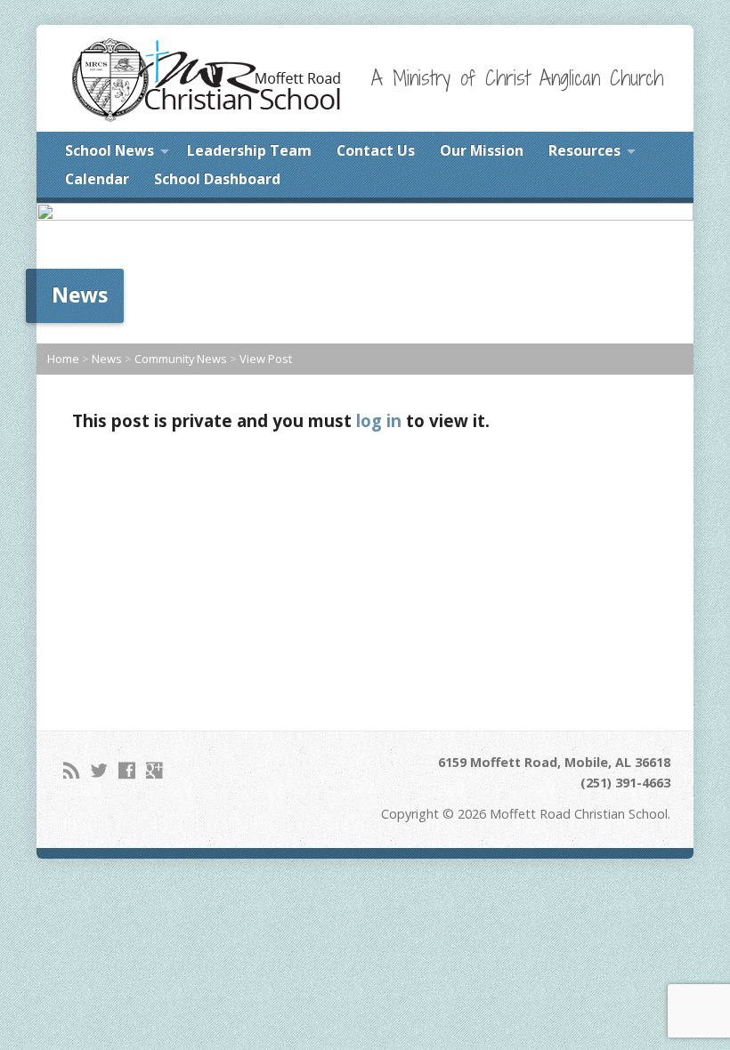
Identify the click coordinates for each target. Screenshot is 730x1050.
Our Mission (481, 150)
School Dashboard (217, 179)
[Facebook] (126, 770)
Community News (180, 359)
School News (109, 150)
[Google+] (154, 770)
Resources (584, 150)
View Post (265, 359)
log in (379, 420)
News (107, 359)
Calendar (97, 179)
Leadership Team (249, 150)
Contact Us (376, 150)
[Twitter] (99, 770)
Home (63, 359)
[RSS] (71, 770)
